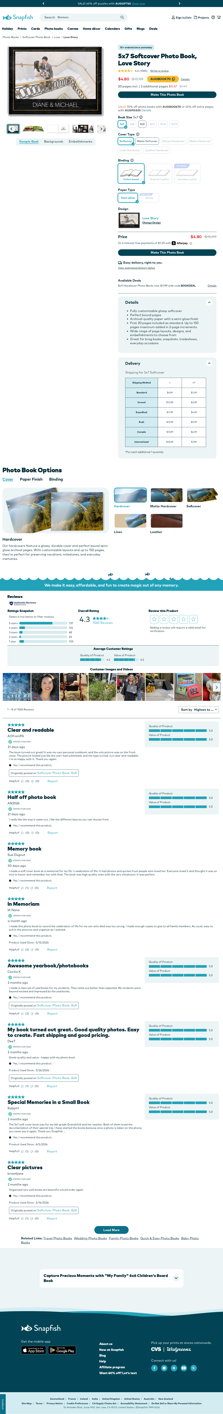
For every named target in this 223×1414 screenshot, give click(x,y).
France (72, 1398)
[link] (131, 173)
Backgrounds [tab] (53, 141)
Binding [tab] (56, 479)
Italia (95, 1398)
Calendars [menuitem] (112, 29)
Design (123, 209)
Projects (203, 17)
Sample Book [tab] (29, 141)
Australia (149, 1398)
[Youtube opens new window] (185, 1366)
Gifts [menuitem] (128, 29)
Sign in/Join (183, 17)
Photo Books (11, 37)
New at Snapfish (111, 1350)
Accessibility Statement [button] (133, 1403)
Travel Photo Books (57, 1238)
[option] (122, 124)
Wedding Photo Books (90, 1238)
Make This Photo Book (167, 95)
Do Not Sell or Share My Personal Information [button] (176, 1403)
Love (57, 37)
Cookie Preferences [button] (77, 1403)
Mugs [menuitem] (141, 29)
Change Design (151, 222)
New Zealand (165, 1398)
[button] (12, 129)
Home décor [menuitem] (91, 29)
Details (185, 79)
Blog (102, 1355)
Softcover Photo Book (36, 37)
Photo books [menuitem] (54, 29)
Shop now (139, 3)
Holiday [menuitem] (7, 29)
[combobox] (84, 17)
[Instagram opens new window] (166, 1366)
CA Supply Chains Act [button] (104, 1403)
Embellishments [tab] (80, 141)
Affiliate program (112, 1367)
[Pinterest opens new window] (176, 1366)
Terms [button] (39, 1403)
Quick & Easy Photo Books (159, 1238)
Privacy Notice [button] (55, 1403)
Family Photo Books (123, 1238)
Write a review (159, 70)
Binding (123, 160)
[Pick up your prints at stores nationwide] (156, 1349)
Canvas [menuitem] (72, 29)
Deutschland (57, 1398)
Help (102, 1361)
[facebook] (156, 1366)
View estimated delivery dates (136, 268)
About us (105, 1344)
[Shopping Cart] (218, 18)
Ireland (84, 1398)
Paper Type (126, 190)
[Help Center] (213, 18)
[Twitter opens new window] (195, 1366)
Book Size (128, 117)
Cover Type (126, 134)
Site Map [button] (27, 1403)
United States (132, 1398)
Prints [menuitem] (22, 29)
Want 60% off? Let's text (118, 1373)
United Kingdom (111, 1398)
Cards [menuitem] (35, 29)
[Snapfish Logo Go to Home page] (17, 17)
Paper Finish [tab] (31, 479)
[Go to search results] (122, 17)
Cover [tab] (7, 479)
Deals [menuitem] (153, 29)
